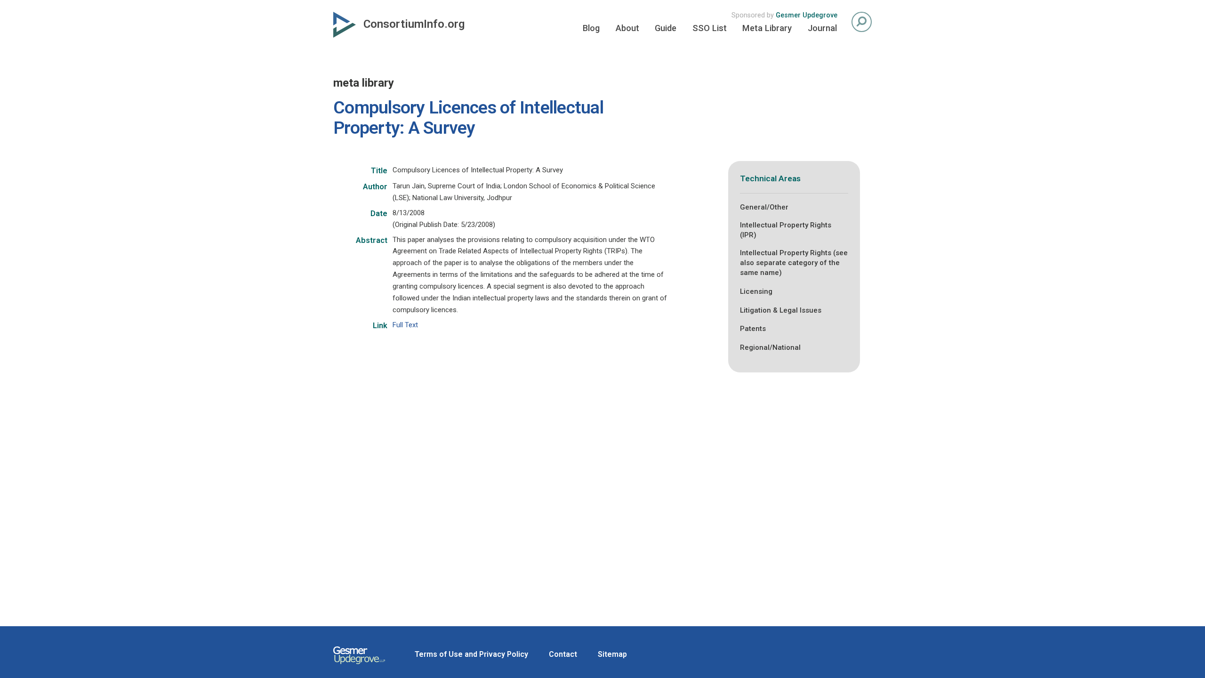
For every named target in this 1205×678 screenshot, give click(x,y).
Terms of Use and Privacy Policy (471, 654)
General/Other (764, 207)
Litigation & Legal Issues (780, 310)
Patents (753, 328)
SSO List (709, 28)
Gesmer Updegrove (806, 15)
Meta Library (767, 28)
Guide (665, 28)
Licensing (756, 291)
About (627, 28)
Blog (591, 28)
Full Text (405, 325)
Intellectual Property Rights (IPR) (785, 230)
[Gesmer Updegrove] (359, 665)
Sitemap (612, 654)
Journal (822, 28)
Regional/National (770, 347)
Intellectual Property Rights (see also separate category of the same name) (794, 263)
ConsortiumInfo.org (414, 24)
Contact (563, 654)
